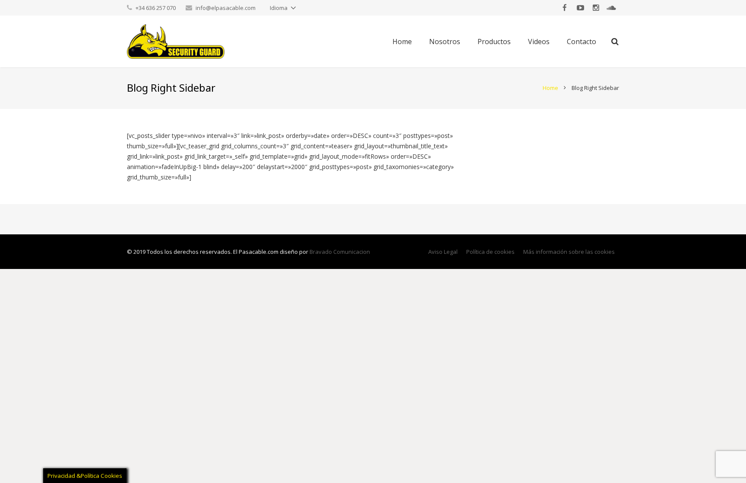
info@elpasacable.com (226, 8)
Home (550, 88)
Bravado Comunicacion (340, 252)
